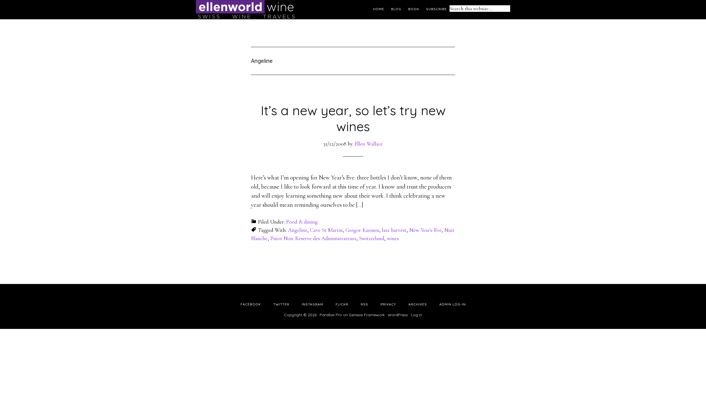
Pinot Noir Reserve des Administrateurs (313, 238)
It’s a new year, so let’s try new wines (353, 118)
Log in (416, 314)
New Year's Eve (425, 230)
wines (393, 238)
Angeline (297, 230)
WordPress (398, 314)
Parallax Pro (331, 314)
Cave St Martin (326, 230)
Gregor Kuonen (362, 230)
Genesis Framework (367, 314)
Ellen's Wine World (245, 9)
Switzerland (371, 238)
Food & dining (302, 222)
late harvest (394, 230)
